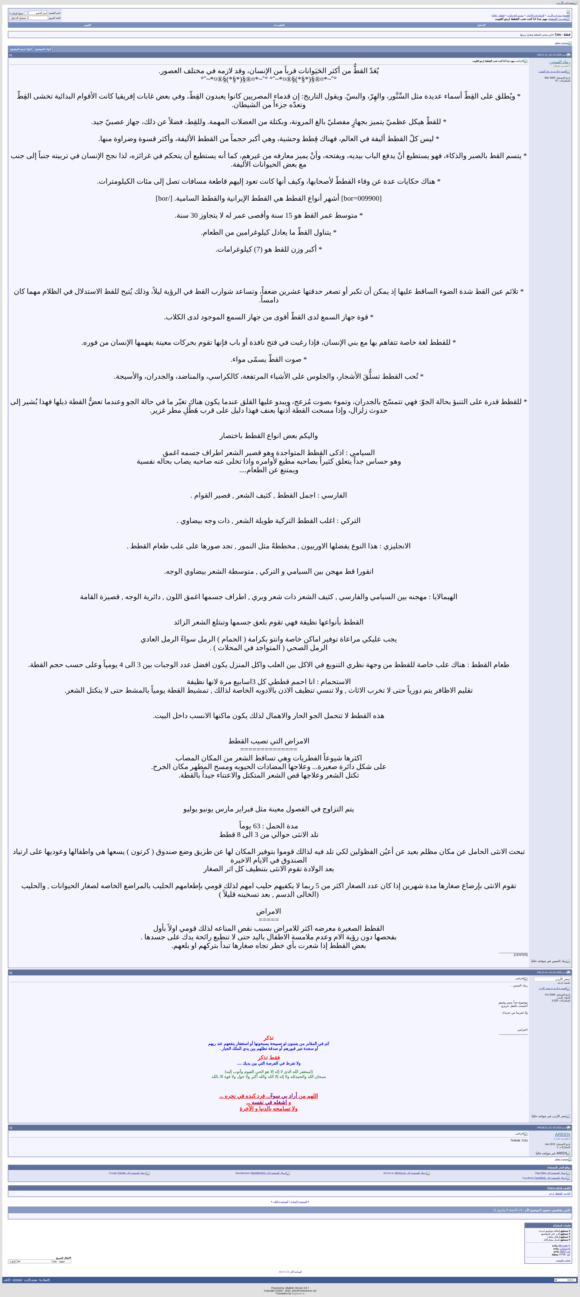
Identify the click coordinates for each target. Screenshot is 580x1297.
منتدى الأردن (30, 1279)
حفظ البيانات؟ (16, 13)
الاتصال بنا (44, 1279)
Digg (537, 1173)
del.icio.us (388, 1173)
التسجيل (481, 25)
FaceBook (528, 1178)
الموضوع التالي (280, 1201)
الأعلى (7, 1279)
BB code (563, 1245)
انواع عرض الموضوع (21, 49)
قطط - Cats (498, 15)
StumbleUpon (242, 1173)
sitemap (17, 1279)
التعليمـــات (279, 25)
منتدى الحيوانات (516, 15)
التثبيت (567, 1193)
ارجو (551, 1193)
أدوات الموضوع (43, 49)
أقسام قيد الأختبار (535, 15)
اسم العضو (54, 13)
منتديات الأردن (554, 15)
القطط (558, 1193)
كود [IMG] (565, 1251)
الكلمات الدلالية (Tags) (559, 1188)
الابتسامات (565, 1248)
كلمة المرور (54, 18)
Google (113, 1173)
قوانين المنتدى (563, 1260)
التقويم (87, 25)
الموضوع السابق (298, 1201)
